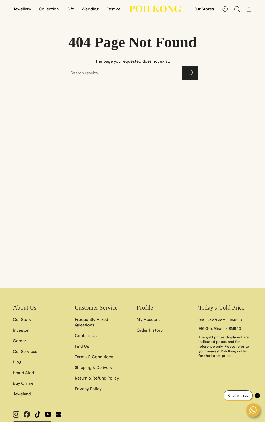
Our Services (25, 351)
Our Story (22, 319)
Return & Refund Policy (97, 378)
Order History (150, 330)
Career (19, 341)
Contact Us (86, 335)
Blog (17, 362)
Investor (21, 330)
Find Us (82, 346)
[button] (22, 9)
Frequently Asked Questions (91, 322)
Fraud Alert (23, 372)
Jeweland (22, 394)
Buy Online (23, 383)
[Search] (190, 73)
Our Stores (204, 9)
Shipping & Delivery (93, 367)
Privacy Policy (88, 388)
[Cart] (249, 9)
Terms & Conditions (94, 357)
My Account (148, 319)
